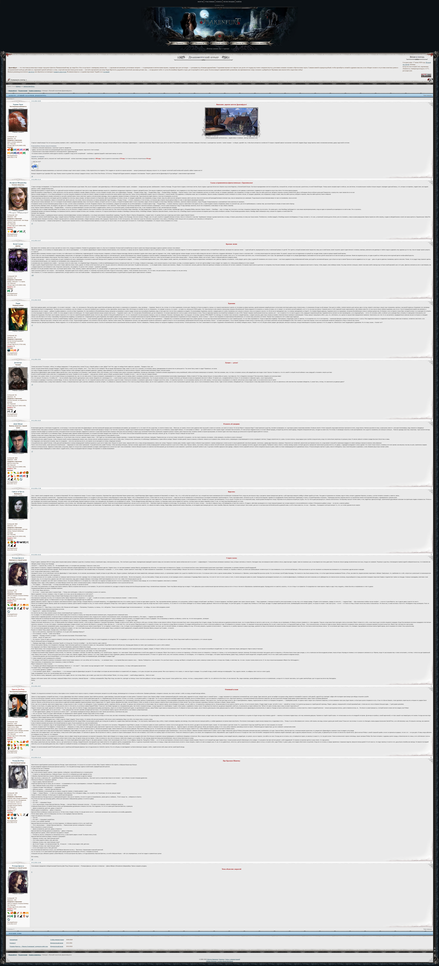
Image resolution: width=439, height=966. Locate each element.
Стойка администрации (57, 939)
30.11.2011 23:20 (36, 420)
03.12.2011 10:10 (36, 554)
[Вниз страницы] (436, 951)
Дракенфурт (12, 91)
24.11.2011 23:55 (36, 359)
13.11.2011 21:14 (36, 179)
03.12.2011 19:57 (36, 686)
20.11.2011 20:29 (36, 300)
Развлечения (22, 91)
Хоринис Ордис (18, 104)
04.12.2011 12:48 (36, 862)
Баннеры (221, 959)
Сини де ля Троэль (18, 491)
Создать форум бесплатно (225, 961)
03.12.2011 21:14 (36, 757)
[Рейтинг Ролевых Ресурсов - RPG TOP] (426, 77)
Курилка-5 (13, 943)
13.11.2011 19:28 (36, 101)
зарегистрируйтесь (29, 86)
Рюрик (18, 303)
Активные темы (219, 5)
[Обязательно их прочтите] (180, 43)
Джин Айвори (18, 424)
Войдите (18, 86)
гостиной (106, 72)
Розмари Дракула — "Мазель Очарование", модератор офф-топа (29, 946)
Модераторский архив (56, 943)
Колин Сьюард (18, 244)
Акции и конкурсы (35, 91)
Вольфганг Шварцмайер (18, 183)
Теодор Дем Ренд (18, 761)
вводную (31, 72)
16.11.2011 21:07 (36, 240)
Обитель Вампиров (212, 959)
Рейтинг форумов (211, 961)
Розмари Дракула (18, 558)
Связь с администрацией (232, 959)
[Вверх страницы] (436, 948)
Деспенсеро (18, 362)
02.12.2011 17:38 (36, 488)
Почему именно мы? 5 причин (218, 48)
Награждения (13, 939)
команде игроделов (60, 72)
